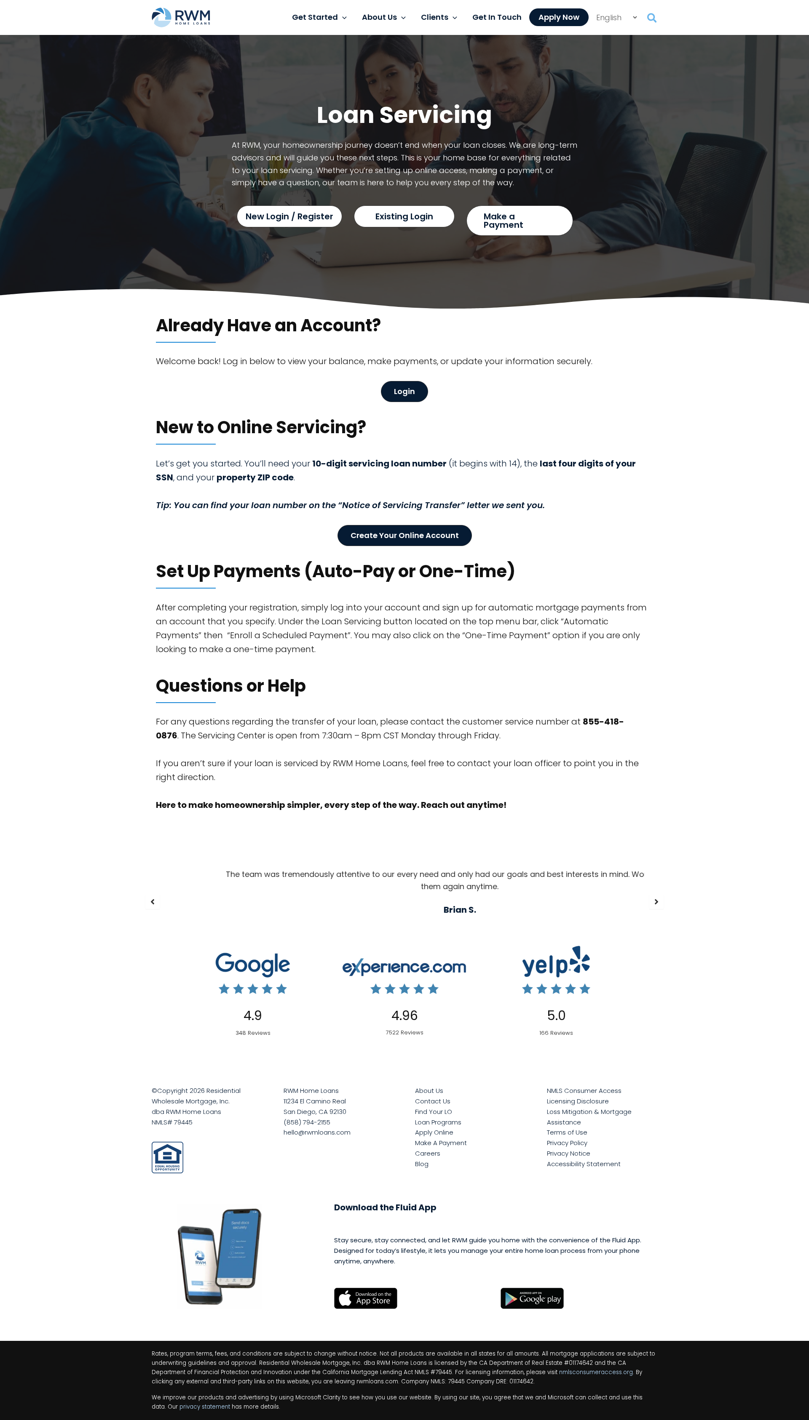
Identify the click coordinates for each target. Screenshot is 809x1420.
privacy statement (204, 1407)
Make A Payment (441, 1142)
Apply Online (434, 1132)
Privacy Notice (568, 1153)
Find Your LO (433, 1111)
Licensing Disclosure (578, 1101)
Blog (422, 1163)
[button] (342, 17)
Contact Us (432, 1101)
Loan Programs (438, 1122)
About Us (429, 1090)
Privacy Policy (567, 1142)
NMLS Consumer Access (584, 1090)
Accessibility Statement (584, 1163)
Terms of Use (567, 1132)
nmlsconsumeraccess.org (596, 1372)
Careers (427, 1153)
